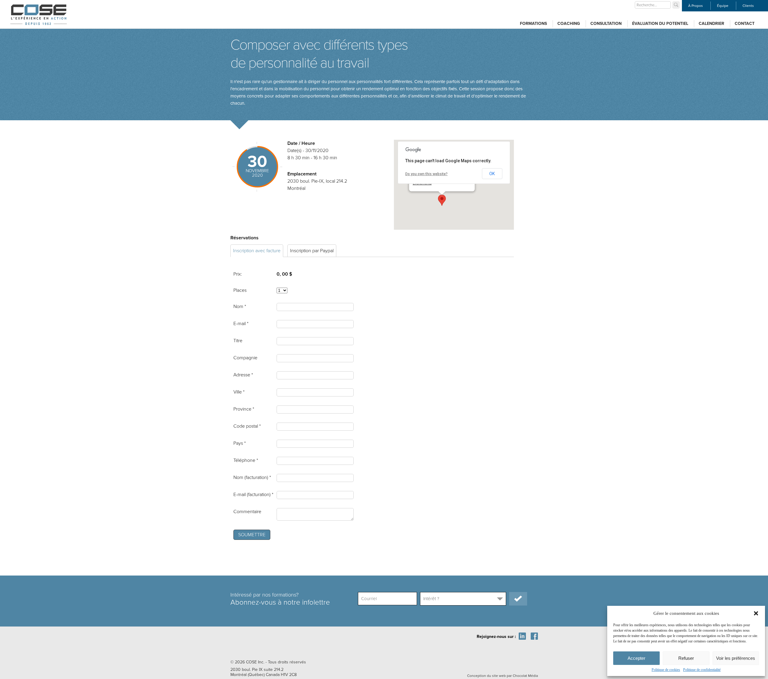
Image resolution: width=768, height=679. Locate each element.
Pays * (239, 443)
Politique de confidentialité (702, 670)
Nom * (239, 307)
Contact (744, 23)
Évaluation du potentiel (660, 23)
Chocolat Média (525, 676)
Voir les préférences (735, 658)
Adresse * (243, 375)
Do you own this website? (426, 174)
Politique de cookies (666, 670)
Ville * (238, 392)
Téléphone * (245, 460)
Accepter (636, 658)
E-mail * (240, 324)
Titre (237, 341)
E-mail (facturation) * (253, 495)
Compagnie (245, 358)
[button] (756, 613)
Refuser (686, 658)
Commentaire (247, 512)
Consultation (606, 23)
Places (240, 290)
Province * (243, 409)
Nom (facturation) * (252, 477)
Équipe (722, 6)
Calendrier (711, 23)
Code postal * (247, 426)
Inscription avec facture (256, 251)
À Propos (695, 6)
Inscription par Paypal (312, 251)
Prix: (237, 274)
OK (492, 173)
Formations (533, 23)
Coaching (568, 23)
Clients (748, 6)
